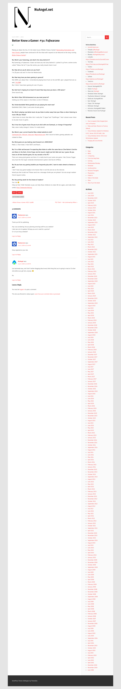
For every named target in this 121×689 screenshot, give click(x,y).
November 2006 (92, 623)
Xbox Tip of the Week (94, 183)
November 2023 (92, 217)
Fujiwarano (21, 215)
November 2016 (92, 386)
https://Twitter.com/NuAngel (94, 69)
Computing (91, 156)
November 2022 (92, 232)
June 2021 (91, 261)
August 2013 (91, 479)
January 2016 (92, 411)
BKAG (14, 192)
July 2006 (91, 628)
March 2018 (91, 347)
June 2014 (91, 455)
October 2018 (92, 330)
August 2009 (91, 570)
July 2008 (91, 601)
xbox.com (31, 135)
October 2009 (92, 565)
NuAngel (20, 261)
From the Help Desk (93, 158)
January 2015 (92, 437)
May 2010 (91, 550)
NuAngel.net (43, 9)
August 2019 (91, 305)
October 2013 (92, 474)
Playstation (91, 173)
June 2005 (91, 636)
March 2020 (91, 293)
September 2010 (93, 540)
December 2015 (92, 413)
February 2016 (92, 408)
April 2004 (91, 643)
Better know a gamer (18, 196)
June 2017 (91, 369)
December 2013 (92, 469)
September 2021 (92, 254)
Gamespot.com (16, 135)
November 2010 (92, 535)
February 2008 (92, 614)
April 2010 (91, 552)
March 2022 (91, 247)
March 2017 (91, 376)
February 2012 (92, 521)
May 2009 (91, 577)
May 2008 (91, 606)
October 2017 (92, 359)
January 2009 (92, 587)
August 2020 (91, 283)
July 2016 (90, 396)
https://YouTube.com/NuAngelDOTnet (97, 64)
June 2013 (91, 482)
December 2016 (92, 384)
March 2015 (91, 433)
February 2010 (92, 555)
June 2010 (91, 548)
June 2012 (91, 511)
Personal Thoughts (93, 170)
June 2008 (91, 604)
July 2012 (90, 508)
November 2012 (92, 499)
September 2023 (92, 222)
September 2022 (92, 237)
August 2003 (91, 650)
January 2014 (92, 467)
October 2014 (92, 445)
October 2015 (92, 418)
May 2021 (91, 264)
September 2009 (93, 567)
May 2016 (91, 401)
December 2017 (92, 354)
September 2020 (93, 281)
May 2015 (91, 428)
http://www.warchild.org (24, 187)
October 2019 (92, 301)
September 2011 (92, 528)
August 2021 (91, 257)
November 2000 (92, 667)
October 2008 (92, 594)
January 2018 (92, 352)
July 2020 (90, 286)
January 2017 (92, 381)
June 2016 (91, 398)
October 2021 (92, 252)
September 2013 (92, 477)
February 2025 (92, 205)
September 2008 (93, 596)
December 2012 (92, 496)
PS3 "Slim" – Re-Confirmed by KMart (65, 202)
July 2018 (90, 337)
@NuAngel (96, 49)
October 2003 (92, 648)
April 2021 (91, 266)
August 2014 (91, 450)
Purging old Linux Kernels (95, 140)
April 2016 (91, 403)
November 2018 (92, 327)
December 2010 (92, 533)
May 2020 (91, 288)
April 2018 (91, 345)
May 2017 (91, 371)
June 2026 (91, 195)
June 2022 (91, 242)
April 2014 (91, 459)
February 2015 (92, 435)
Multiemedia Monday (94, 163)
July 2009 (90, 572)
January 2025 (92, 208)
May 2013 (91, 484)
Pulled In (90, 175)
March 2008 (91, 611)
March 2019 (91, 318)
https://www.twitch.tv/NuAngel (95, 84)
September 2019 (92, 303)
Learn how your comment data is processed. (47, 294)
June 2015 (91, 425)
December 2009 (92, 560)
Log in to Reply (16, 236)
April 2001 (91, 662)
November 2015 (92, 416)
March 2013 (91, 489)
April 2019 (91, 315)
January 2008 (92, 616)
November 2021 (92, 249)
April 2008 (91, 609)
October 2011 (92, 525)
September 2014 (92, 447)
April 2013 (91, 486)
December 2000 (92, 665)
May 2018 (91, 342)
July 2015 (90, 423)
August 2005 (91, 633)
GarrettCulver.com (93, 47)
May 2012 (91, 513)
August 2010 (91, 543)
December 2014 (92, 440)
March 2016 (91, 406)
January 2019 (92, 323)
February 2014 (92, 464)
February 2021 (92, 271)
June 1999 (91, 670)
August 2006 (91, 626)
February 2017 (92, 379)
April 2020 (91, 291)
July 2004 (90, 640)
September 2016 (93, 391)
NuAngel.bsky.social (98, 54)
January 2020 (92, 296)
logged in (22, 289)
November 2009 (92, 562)
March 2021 (91, 269)
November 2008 (92, 592)
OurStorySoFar (92, 168)
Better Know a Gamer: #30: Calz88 (23, 202)
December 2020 (92, 276)
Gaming (20, 192)
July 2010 (90, 545)
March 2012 (91, 518)
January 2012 (92, 523)
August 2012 (91, 506)
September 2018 (93, 332)
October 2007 (92, 618)
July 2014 (90, 452)
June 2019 (91, 310)
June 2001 (91, 660)
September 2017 (92, 362)
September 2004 (93, 638)
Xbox (89, 180)
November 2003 (92, 645)
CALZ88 (17, 82)
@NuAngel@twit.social (101, 52)
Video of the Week (93, 178)
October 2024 (92, 210)
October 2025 (92, 200)
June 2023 (91, 227)
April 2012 (91, 516)
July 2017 (90, 367)
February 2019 (92, 320)
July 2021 (90, 259)
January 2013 (92, 494)
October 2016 (92, 389)
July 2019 (90, 308)
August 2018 (91, 335)
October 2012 (92, 501)
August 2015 (91, 420)
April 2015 (91, 430)
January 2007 (92, 621)
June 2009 (91, 574)
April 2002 (91, 658)
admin (22, 37)
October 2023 (92, 220)
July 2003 (90, 653)
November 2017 (92, 357)
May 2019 (91, 313)
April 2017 (91, 374)
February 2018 (92, 349)
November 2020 (92, 279)
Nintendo (90, 165)
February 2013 (92, 491)
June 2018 (91, 340)
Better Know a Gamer (19, 55)
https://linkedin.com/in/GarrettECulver (97, 59)
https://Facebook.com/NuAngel (95, 74)
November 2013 (92, 472)
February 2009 (92, 584)
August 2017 (91, 364)
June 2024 (91, 215)
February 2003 (92, 655)
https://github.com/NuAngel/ (94, 79)
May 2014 (91, 457)
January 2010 (92, 557)
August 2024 (91, 212)
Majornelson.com (40, 135)
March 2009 (91, 582)
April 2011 (91, 530)
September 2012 (92, 504)
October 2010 (92, 538)
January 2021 (92, 274)
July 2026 (90, 193)
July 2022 (90, 239)
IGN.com (24, 135)
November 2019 (92, 298)
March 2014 (91, 462)
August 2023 (91, 225)
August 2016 (91, 393)
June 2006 (91, 631)
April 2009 (91, 579)
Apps (89, 151)
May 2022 (91, 244)
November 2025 (92, 198)
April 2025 (91, 203)
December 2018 (92, 325)
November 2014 (92, 442)
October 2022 (92, 235)
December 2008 (92, 589)
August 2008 (91, 599)
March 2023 (91, 230)
